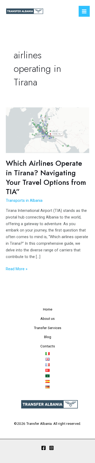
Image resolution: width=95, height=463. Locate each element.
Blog (47, 337)
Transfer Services (47, 328)
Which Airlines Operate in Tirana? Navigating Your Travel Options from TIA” (46, 177)
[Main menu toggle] (84, 11)
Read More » (16, 268)
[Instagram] (51, 447)
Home (47, 309)
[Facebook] (43, 447)
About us (47, 318)
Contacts (47, 346)
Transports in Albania (24, 200)
